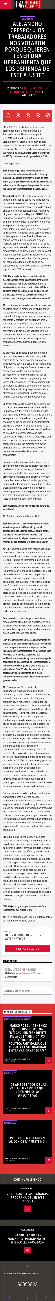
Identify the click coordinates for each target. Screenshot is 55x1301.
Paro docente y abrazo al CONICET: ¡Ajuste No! (28, 1140)
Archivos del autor (27, 948)
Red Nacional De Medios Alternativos (29, 90)
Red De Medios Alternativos (17, 1059)
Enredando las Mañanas (17, 1019)
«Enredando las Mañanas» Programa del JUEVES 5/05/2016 (28, 1197)
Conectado (27, 973)
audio (17, 163)
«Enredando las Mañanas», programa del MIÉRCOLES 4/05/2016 (27, 1238)
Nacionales (27, 19)
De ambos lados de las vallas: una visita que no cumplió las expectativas (28, 1090)
